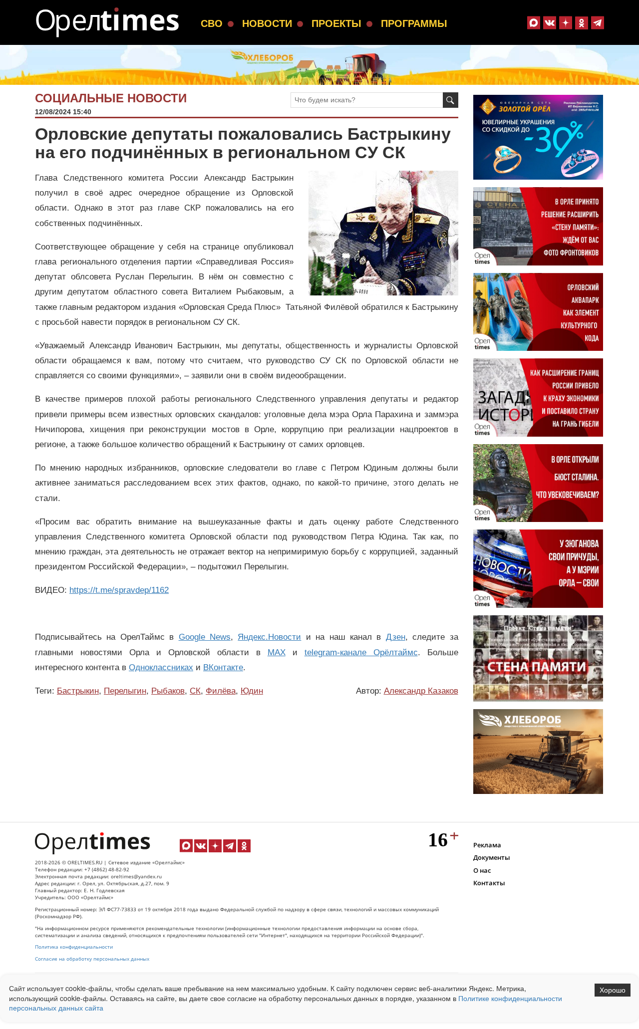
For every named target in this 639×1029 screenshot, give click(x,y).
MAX (277, 652)
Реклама (487, 844)
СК (195, 691)
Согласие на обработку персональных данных (92, 959)
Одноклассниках (161, 667)
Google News (205, 637)
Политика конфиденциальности (74, 947)
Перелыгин (125, 691)
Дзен (395, 637)
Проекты (336, 23)
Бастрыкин (78, 691)
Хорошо (613, 990)
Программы (414, 23)
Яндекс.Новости (269, 637)
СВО (212, 23)
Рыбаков (168, 691)
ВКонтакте (223, 667)
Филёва (221, 691)
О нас (482, 870)
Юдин (252, 691)
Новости (267, 23)
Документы (491, 857)
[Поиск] (450, 100)
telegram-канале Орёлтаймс (361, 652)
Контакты (489, 882)
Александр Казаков (421, 691)
